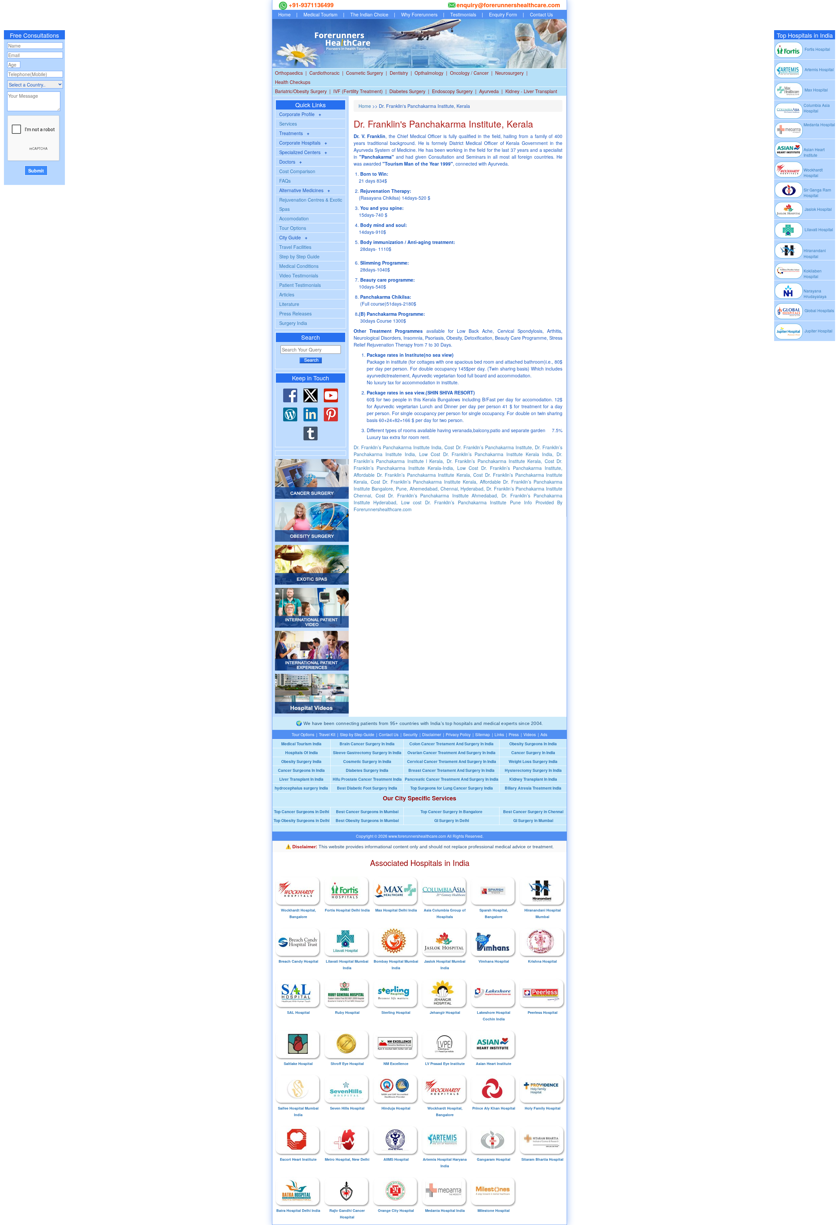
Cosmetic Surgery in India (367, 761)
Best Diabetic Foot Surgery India (367, 788)
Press (514, 734)
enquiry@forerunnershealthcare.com (508, 5)
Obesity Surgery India (301, 761)
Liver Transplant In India (301, 779)
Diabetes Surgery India (367, 770)
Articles (286, 294)
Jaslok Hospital (818, 209)
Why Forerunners (419, 14)
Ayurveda (489, 91)
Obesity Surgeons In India (533, 744)
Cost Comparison (297, 171)
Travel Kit (327, 734)
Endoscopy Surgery (452, 91)
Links (499, 734)
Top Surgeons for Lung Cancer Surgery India (451, 788)
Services (288, 123)
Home (284, 14)
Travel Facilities (295, 247)
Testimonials (463, 14)
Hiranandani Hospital (815, 253)
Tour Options (292, 228)
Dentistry (399, 73)
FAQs (285, 180)
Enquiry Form (503, 14)
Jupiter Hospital (818, 330)
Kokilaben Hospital (813, 273)
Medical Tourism (320, 14)
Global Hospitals (819, 310)
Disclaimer (431, 734)
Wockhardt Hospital (813, 172)
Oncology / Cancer (469, 73)
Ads (543, 734)
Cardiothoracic (324, 73)
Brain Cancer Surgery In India (367, 744)
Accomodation (294, 218)
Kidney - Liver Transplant (531, 91)
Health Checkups (292, 82)
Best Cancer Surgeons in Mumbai (367, 811)
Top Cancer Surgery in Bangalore (451, 811)
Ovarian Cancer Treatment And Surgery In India (451, 752)
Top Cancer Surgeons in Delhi (301, 811)
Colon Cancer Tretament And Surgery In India (451, 744)
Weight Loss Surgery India (533, 761)
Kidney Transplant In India (533, 779)
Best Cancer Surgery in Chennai (533, 811)
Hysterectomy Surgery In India (533, 770)
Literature (289, 304)
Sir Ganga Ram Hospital (817, 192)
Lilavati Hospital (818, 229)
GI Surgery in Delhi (451, 820)
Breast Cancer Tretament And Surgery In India (451, 770)
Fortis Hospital (817, 49)
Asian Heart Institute (814, 152)
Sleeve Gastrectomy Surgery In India (367, 752)
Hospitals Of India (301, 752)
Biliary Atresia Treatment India (533, 788)
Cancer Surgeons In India (301, 770)
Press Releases (295, 313)
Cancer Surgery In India (533, 752)
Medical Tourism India (301, 744)
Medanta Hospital (819, 124)
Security (410, 734)
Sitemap (482, 734)
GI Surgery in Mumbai (533, 820)
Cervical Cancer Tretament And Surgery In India (451, 761)
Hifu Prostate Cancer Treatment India (367, 779)
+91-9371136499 (310, 5)
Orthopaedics (289, 73)
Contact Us (541, 14)
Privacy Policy (458, 734)
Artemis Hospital (819, 69)
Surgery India (293, 323)
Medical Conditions (299, 266)
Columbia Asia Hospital (817, 107)
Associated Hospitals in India (419, 862)
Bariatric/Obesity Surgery (301, 91)
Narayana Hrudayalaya (815, 293)
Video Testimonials (298, 275)
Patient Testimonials (300, 285)
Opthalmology (429, 73)
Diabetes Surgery (407, 91)
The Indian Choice (369, 14)
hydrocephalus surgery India (301, 788)
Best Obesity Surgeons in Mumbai (367, 820)
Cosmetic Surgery (364, 73)
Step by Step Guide (299, 256)
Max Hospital (816, 89)
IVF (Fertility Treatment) (358, 91)
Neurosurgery (509, 73)
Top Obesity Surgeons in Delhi (301, 820)
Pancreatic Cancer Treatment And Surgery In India (451, 779)
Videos (529, 734)
